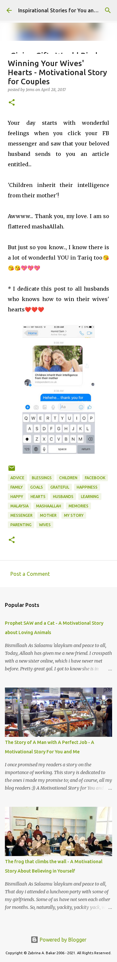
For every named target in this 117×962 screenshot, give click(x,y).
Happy (16, 496)
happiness (87, 487)
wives (45, 525)
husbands (63, 496)
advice (17, 478)
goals (36, 487)
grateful (59, 487)
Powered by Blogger (62, 940)
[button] (12, 103)
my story (74, 515)
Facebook (95, 478)
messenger (21, 515)
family (16, 487)
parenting (21, 525)
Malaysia (19, 506)
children (68, 478)
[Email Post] (12, 471)
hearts (38, 496)
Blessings (42, 478)
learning (90, 496)
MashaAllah (48, 506)
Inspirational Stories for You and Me (62, 10)
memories (78, 506)
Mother (48, 515)
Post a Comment (30, 574)
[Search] (108, 10)
